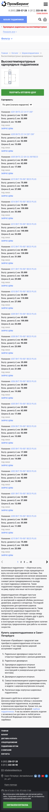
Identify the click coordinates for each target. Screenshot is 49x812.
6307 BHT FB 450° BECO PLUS (23, 359)
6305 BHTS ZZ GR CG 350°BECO (24, 156)
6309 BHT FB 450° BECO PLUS (23, 314)
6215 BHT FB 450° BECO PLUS (23, 538)
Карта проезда (11, 785)
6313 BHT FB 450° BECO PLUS (23, 224)
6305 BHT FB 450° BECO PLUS (23, 403)
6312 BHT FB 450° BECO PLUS (23, 246)
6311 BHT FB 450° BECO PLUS (23, 269)
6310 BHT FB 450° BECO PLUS (23, 291)
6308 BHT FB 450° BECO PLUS (23, 336)
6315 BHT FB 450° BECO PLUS (23, 179)
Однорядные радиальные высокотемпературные (25, 27)
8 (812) (37, 10)
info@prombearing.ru (13, 770)
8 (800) (18, 10)
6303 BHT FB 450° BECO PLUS (23, 448)
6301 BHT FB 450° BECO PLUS (23, 493)
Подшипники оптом (9, 746)
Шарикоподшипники (30, 53)
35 (31, 562)
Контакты (5, 754)
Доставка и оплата (9, 738)
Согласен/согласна (17, 805)
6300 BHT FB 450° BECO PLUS (23, 516)
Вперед (47, 562)
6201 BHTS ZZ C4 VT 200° (22, 112)
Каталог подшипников (13, 19)
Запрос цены (7, 128)
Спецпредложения (9, 742)
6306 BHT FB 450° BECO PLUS (23, 381)
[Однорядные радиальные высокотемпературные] (10, 78)
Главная (4, 53)
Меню (46, 4)
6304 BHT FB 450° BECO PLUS (23, 426)
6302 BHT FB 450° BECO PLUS (23, 471)
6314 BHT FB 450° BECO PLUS (23, 201)
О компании (6, 750)
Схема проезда (42, 13)
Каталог (15, 53)
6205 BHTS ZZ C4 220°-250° (22, 134)
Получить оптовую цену (22, 92)
